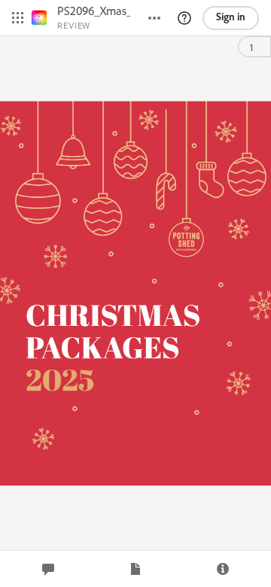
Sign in (230, 16)
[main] (135, 293)
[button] (184, 18)
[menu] (18, 18)
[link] (39, 17)
